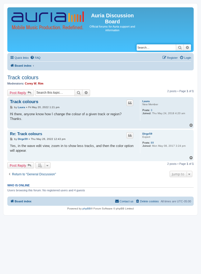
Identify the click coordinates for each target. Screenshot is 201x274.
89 (152, 142)
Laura (146, 101)
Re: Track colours (26, 133)
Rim (40, 83)
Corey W (30, 83)
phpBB (86, 208)
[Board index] (48, 21)
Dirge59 (147, 133)
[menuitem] (35, 58)
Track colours (22, 77)
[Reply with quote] (129, 103)
